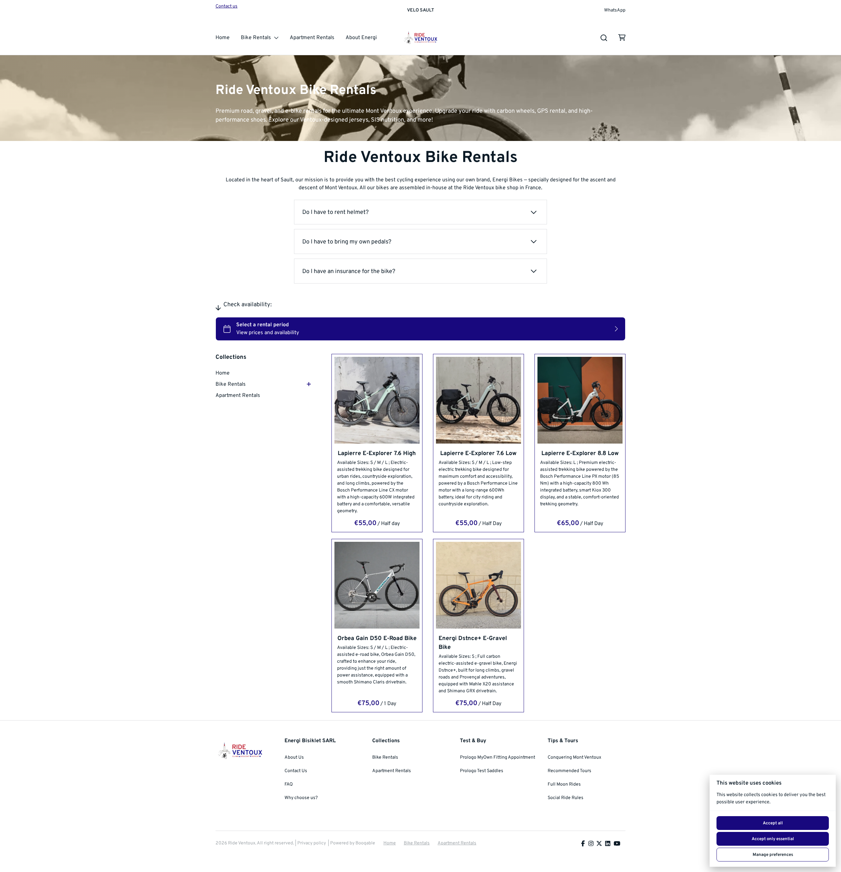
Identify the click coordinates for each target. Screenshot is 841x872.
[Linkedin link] (607, 844)
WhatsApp (614, 10)
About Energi (361, 37)
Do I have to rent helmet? (335, 212)
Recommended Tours (569, 771)
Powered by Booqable (352, 843)
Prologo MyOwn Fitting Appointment (497, 757)
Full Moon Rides (564, 784)
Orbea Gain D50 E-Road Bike (377, 638)
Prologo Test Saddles (481, 771)
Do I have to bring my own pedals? (346, 242)
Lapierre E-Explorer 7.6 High (377, 453)
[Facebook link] (583, 844)
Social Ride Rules (565, 798)
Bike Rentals (256, 37)
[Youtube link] (617, 844)
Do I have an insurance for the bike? (348, 271)
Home (223, 37)
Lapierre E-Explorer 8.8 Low (580, 453)
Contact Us (295, 771)
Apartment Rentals (312, 37)
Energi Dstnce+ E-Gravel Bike (473, 643)
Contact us (227, 6)
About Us (294, 757)
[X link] (599, 844)
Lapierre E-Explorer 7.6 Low (479, 453)
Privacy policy (311, 843)
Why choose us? (301, 798)
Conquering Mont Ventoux (574, 757)
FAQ (288, 784)
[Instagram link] (591, 844)
